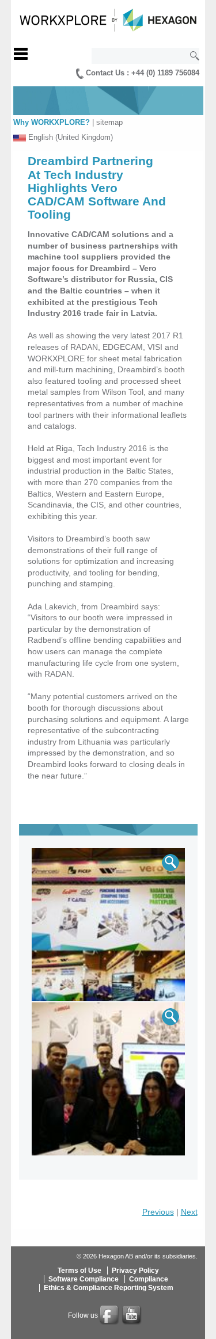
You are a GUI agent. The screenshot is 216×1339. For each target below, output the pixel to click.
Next (189, 1211)
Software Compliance (83, 1279)
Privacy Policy (135, 1270)
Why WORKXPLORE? (51, 122)
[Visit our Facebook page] (110, 1315)
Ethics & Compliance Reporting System (108, 1288)
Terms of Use (79, 1270)
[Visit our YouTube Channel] (132, 1315)
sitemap (109, 122)
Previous (158, 1211)
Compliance (148, 1279)
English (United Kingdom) (70, 137)
